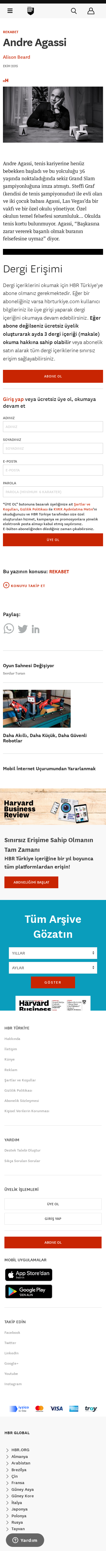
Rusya (16, 1522)
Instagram (13, 1384)
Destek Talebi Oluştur (22, 1150)
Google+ (11, 1363)
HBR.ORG (19, 1449)
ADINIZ (9, 418)
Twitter (10, 1343)
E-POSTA (10, 461)
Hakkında (12, 1038)
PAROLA (9, 483)
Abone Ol (53, 376)
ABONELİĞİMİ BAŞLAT (31, 882)
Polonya (18, 1515)
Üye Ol (53, 1204)
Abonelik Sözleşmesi (21, 1100)
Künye (9, 1059)
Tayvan (17, 1528)
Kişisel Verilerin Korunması (26, 1111)
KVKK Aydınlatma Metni (73, 509)
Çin (14, 1476)
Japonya (19, 1509)
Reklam (10, 1070)
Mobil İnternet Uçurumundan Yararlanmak (49, 769)
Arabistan (20, 1463)
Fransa (17, 1482)
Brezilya (18, 1469)
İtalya (16, 1502)
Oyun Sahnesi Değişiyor (28, 665)
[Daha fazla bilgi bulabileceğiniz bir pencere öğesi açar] (25, 1540)
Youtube (11, 1373)
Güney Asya (22, 1489)
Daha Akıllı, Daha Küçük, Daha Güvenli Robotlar (45, 738)
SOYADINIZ (12, 439)
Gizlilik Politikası (34, 509)
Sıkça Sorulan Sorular (22, 1161)
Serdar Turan (14, 673)
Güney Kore (22, 1495)
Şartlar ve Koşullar (20, 1080)
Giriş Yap (53, 1218)
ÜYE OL (53, 539)
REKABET (11, 32)
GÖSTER (53, 982)
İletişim (10, 1049)
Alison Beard (16, 57)
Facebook (12, 1332)
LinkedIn (11, 1353)
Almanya (19, 1456)
